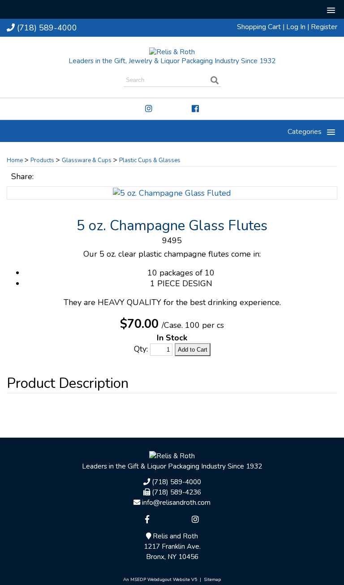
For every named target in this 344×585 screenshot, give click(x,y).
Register (324, 26)
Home (15, 160)
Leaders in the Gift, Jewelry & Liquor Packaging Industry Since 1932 (172, 60)
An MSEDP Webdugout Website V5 (160, 579)
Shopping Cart (259, 26)
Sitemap (212, 579)
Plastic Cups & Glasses (150, 160)
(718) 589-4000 (46, 27)
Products (42, 160)
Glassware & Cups (87, 160)
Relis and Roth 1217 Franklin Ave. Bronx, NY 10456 (172, 546)
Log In (295, 26)
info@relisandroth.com (175, 502)
